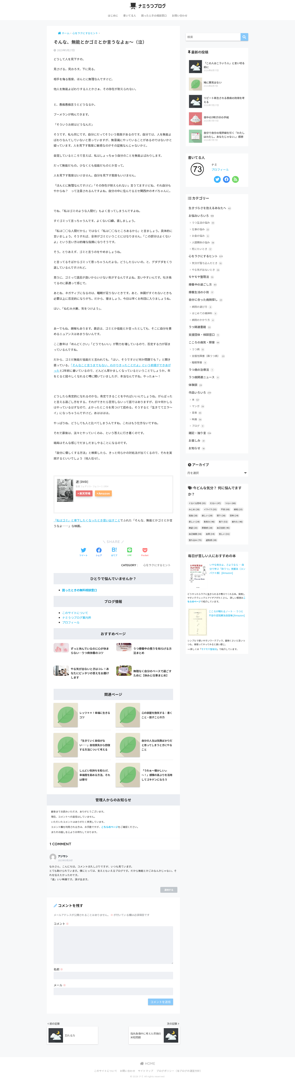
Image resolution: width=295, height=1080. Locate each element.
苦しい (224, 533)
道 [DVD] (82, 481)
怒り (221, 515)
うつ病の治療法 (201, 370)
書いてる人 (129, 15)
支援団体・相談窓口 (204, 335)
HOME (149, 1063)
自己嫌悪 (195, 533)
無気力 (209, 521)
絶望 (193, 527)
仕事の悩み (200, 229)
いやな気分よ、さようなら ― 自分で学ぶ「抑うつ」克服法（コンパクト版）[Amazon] (227, 569)
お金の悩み (200, 235)
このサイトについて (75, 613)
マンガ (198, 406)
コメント (61, 923)
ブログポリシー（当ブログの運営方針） (179, 1070)
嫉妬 (238, 509)
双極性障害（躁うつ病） (208, 356)
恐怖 (234, 515)
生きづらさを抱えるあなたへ (210, 208)
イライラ (210, 509)
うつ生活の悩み (203, 222)
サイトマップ (145, 1070)
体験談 (195, 385)
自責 (210, 533)
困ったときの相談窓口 (154, 15)
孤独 (193, 515)
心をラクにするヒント (157, 565)
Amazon (104, 493)
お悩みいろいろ (201, 216)
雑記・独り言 (200, 433)
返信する (168, 889)
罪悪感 (207, 527)
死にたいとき (201, 249)
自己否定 (223, 527)
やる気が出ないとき (205, 269)
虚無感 (211, 540)
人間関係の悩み (203, 242)
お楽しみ (197, 440)
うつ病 (198, 349)
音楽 (196, 412)
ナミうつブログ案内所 (76, 617)
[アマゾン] (197, 622)
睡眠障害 (199, 362)
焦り (223, 521)
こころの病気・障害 (204, 342)
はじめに (113, 15)
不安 (225, 509)
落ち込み (195, 540)
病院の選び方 (201, 306)
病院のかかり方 (203, 320)
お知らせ (197, 448)
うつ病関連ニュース (204, 377)
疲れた (237, 521)
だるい (215, 503)
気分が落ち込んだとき (207, 263)
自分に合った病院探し (205, 300)
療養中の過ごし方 (202, 284)
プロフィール (71, 622)
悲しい (194, 521)
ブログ (197, 425)
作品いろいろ (200, 392)
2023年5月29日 (65, 860)
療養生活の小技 (201, 292)
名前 (58, 969)
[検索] (244, 37)
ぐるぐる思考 (197, 503)
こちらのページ (109, 827)
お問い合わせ (179, 15)
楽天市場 (84, 493)
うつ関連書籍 (199, 327)
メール (60, 985)
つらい (230, 503)
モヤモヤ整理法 (201, 277)
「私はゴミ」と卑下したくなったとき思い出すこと (87, 520)
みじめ (194, 509)
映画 (196, 419)
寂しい (207, 515)
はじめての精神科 (204, 313)
